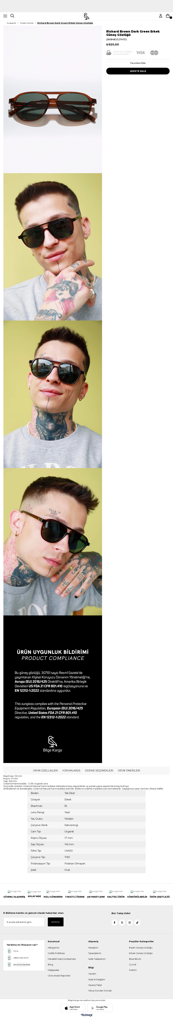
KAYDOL (55, 922)
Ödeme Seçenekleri (99, 770)
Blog (50, 964)
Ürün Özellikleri (45, 770)
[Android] (99, 1008)
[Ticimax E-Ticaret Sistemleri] (87, 1015)
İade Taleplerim (97, 959)
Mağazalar (53, 970)
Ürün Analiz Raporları (59, 975)
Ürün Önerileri (129, 770)
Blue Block (135, 959)
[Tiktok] (137, 923)
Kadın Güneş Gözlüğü (140, 947)
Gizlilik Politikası (56, 953)
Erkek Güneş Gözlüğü (141, 953)
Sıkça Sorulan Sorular (100, 990)
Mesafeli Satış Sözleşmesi (62, 959)
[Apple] (73, 1008)
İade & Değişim (96, 979)
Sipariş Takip (95, 985)
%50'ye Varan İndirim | (86, 7)
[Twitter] (122, 923)
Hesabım (93, 947)
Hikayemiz (53, 947)
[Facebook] (114, 923)
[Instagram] (130, 923)
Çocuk (132, 964)
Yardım (92, 973)
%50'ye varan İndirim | (86, 1)
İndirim (133, 970)
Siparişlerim (94, 953)
